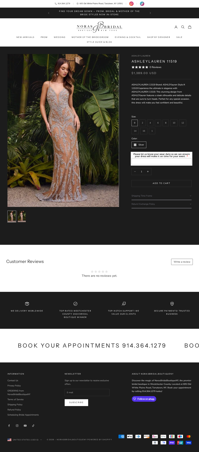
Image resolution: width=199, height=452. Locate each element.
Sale (179, 37)
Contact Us (12, 380)
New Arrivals (25, 37)
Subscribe (76, 402)
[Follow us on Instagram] (131, 4)
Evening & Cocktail (128, 37)
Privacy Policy (14, 385)
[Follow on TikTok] (33, 425)
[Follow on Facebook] (9, 425)
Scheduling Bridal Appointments (23, 414)
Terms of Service (15, 399)
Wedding (59, 37)
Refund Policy (14, 409)
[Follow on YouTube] (25, 425)
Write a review (182, 262)
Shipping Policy (14, 404)
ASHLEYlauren (141, 56)
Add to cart (161, 183)
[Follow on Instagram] (17, 425)
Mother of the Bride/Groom (90, 37)
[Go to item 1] (11, 216)
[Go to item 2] (21, 216)
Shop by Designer (158, 37)
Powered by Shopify (99, 439)
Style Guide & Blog (99, 42)
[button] (162, 196)
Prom (44, 37)
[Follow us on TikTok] (142, 4)
